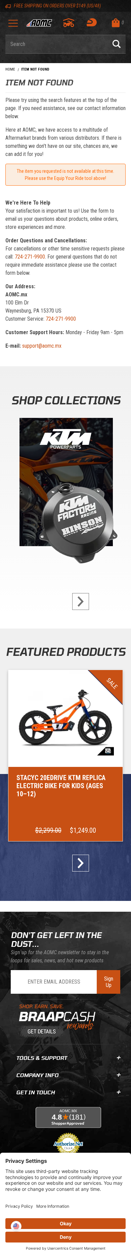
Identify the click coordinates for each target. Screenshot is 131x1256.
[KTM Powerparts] (65, 483)
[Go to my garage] (69, 22)
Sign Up (108, 982)
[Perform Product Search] (116, 44)
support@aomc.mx (41, 346)
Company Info (37, 1075)
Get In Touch (35, 1092)
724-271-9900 (30, 256)
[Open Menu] (13, 25)
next (78, 601)
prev (53, 601)
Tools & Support (41, 1057)
